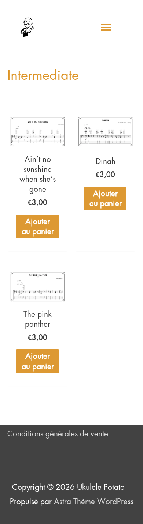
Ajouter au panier (38, 226)
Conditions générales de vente (57, 433)
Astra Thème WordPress (93, 501)
